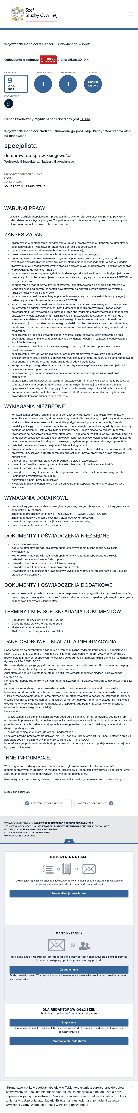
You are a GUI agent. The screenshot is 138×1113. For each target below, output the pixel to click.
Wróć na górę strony (69, 841)
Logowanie (69, 1022)
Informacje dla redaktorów (69, 1041)
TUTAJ (85, 119)
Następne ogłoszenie (91, 803)
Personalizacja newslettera (69, 893)
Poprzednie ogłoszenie (46, 803)
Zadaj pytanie (69, 969)
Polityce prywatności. (74, 1105)
